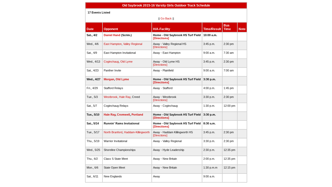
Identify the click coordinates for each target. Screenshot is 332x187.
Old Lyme (126, 61)
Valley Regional (132, 43)
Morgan (109, 79)
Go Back (166, 18)
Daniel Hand (112, 35)
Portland (137, 114)
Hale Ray (124, 96)
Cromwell (123, 114)
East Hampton (113, 43)
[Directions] (161, 38)
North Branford (113, 132)
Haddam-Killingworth (137, 132)
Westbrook (110, 96)
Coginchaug (111, 61)
